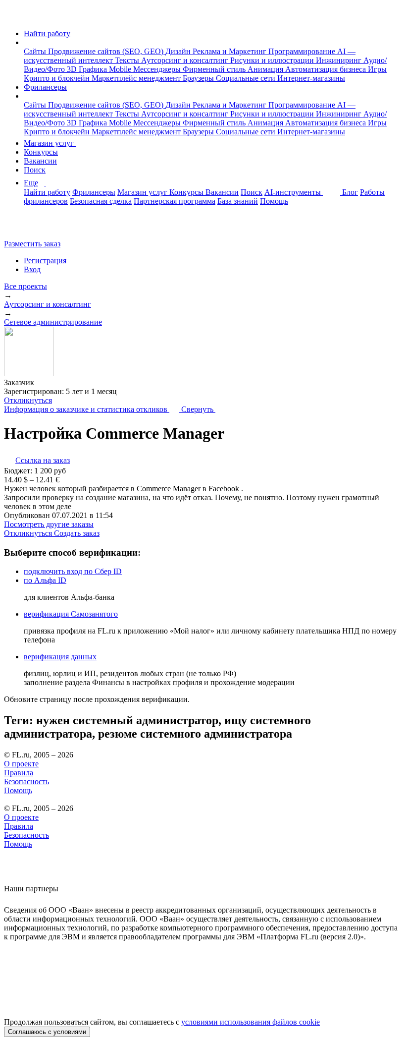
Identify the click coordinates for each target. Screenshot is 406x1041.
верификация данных (60, 656)
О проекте (21, 763)
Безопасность (26, 781)
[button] (27, 42)
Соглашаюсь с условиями (47, 1032)
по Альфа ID (45, 580)
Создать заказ (77, 533)
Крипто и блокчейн (58, 78)
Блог (350, 192)
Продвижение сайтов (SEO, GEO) (106, 51)
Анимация (266, 69)
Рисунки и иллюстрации (273, 60)
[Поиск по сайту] (32, 227)
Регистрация (45, 260)
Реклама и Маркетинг (230, 51)
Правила (18, 772)
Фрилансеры (45, 87)
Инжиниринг (339, 60)
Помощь (274, 201)
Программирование (302, 51)
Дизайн (179, 51)
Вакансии (40, 161)
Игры (377, 69)
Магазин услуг (50, 143)
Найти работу (47, 33)
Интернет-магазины (311, 78)
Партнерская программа (174, 201)
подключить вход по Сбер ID (73, 571)
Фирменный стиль (215, 69)
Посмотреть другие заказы (49, 524)
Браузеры (199, 78)
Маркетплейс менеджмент (137, 78)
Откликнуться (28, 400)
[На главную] (13, 16)
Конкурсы (41, 152)
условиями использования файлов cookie (250, 1022)
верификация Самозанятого (71, 614)
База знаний (237, 201)
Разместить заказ (32, 243)
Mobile (121, 69)
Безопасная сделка (101, 201)
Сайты (36, 51)
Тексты (128, 60)
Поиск (35, 170)
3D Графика (88, 69)
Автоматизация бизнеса (326, 69)
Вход (32, 269)
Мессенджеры (158, 69)
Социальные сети (246, 78)
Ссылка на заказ (42, 460)
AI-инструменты (293, 192)
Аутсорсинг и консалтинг (185, 60)
